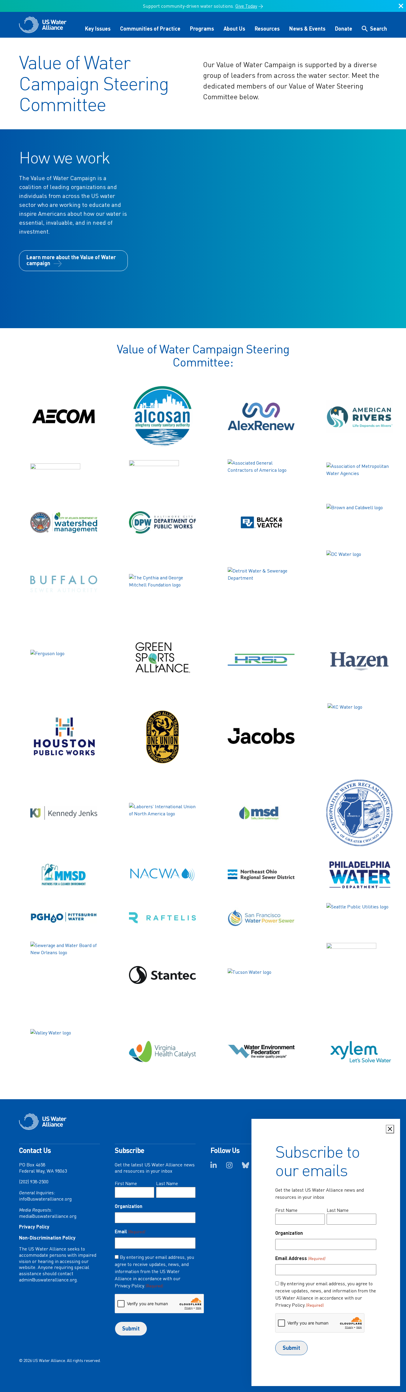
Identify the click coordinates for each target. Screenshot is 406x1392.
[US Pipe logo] (359, 975)
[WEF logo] (261, 1051)
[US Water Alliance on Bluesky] (245, 1167)
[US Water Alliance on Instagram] (229, 1167)
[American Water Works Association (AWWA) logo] (162, 476)
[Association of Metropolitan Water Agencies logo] (359, 477)
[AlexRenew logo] (261, 416)
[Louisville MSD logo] (261, 813)
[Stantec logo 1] (162, 975)
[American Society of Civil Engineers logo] (63, 476)
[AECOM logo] (63, 416)
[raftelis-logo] (162, 917)
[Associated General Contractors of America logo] (261, 476)
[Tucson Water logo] (261, 975)
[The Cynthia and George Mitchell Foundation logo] (162, 584)
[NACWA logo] (162, 874)
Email (130, 1231)
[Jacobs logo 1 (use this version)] (261, 736)
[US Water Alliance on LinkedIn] (213, 1167)
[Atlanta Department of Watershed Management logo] (63, 522)
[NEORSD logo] (261, 874)
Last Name (167, 1183)
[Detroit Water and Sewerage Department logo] (261, 583)
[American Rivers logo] (359, 416)
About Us (234, 28)
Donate (343, 28)
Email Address (300, 1258)
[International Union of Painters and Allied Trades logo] (162, 736)
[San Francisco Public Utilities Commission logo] (261, 918)
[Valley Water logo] (63, 1051)
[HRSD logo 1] (261, 660)
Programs (202, 28)
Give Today (246, 6)
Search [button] (378, 28)
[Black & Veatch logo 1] (261, 522)
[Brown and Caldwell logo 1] (359, 522)
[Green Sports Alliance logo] (162, 660)
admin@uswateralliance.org (48, 1280)
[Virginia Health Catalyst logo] (162, 1051)
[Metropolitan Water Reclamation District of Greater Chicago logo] (359, 813)
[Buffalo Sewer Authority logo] (63, 583)
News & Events (307, 28)
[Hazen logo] (359, 660)
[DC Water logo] (359, 583)
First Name (126, 1183)
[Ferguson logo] (63, 660)
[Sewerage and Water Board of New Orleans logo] (63, 975)
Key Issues (98, 28)
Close (401, 8)
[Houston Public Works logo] (63, 736)
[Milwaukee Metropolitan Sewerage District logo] (63, 875)
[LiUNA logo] (162, 813)
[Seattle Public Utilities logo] (359, 917)
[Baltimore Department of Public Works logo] (162, 522)
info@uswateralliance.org (45, 1199)
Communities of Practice (150, 28)
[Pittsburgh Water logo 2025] (63, 917)
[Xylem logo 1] (359, 1051)
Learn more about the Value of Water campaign (71, 260)
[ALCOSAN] (162, 416)
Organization (128, 1206)
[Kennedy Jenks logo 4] (63, 813)
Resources (267, 28)
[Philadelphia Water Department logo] (359, 875)
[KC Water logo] (360, 736)
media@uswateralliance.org (47, 1216)
